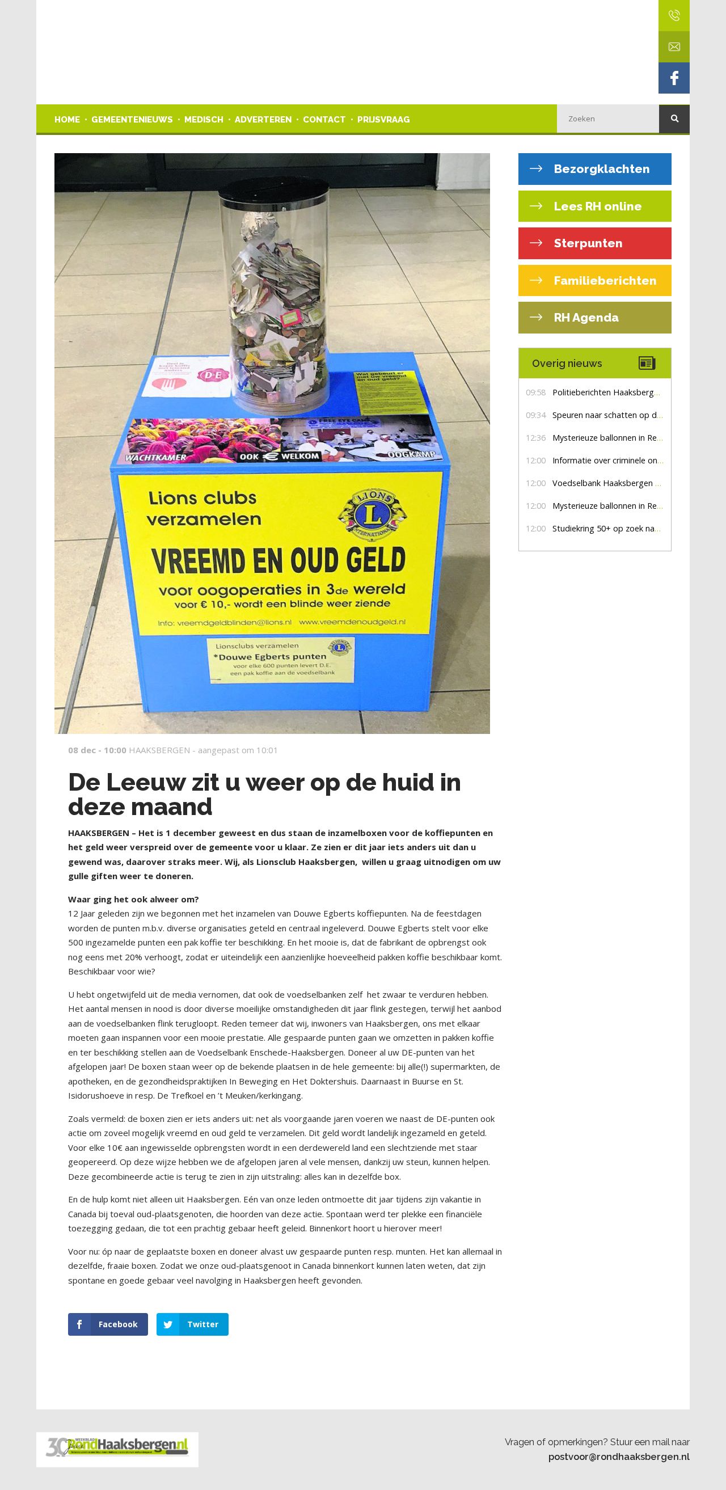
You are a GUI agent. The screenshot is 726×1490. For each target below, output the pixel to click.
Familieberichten (604, 280)
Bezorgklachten (600, 169)
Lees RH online (596, 206)
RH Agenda (585, 317)
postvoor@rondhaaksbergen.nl (619, 1456)
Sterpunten (587, 243)
